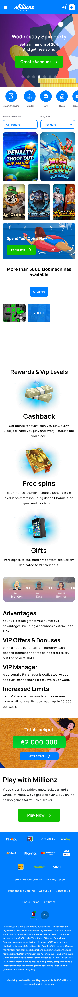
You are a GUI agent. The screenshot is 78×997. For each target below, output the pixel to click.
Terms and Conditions (27, 879)
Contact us (63, 890)
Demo (20, 163)
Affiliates (50, 902)
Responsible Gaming (21, 890)
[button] (22, 76)
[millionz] (24, 7)
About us (45, 890)
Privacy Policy (55, 879)
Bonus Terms (31, 902)
